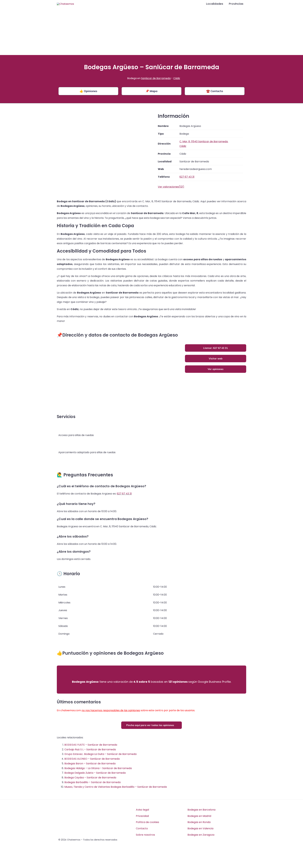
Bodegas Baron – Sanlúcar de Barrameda (90, 763)
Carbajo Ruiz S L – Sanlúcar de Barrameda (90, 749)
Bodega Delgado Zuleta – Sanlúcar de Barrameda (95, 773)
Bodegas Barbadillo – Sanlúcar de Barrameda (92, 782)
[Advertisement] (151, 31)
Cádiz (176, 78)
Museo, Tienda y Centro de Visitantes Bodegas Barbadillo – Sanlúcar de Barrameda (115, 787)
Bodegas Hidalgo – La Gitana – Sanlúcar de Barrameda (98, 768)
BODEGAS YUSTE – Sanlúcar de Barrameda (90, 745)
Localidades (214, 4)
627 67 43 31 (124, 493)
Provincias (236, 4)
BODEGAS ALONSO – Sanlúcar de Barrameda (92, 759)
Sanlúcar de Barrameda (156, 78)
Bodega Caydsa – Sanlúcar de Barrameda (90, 777)
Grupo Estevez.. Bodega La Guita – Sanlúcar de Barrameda (100, 754)
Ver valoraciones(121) (171, 187)
